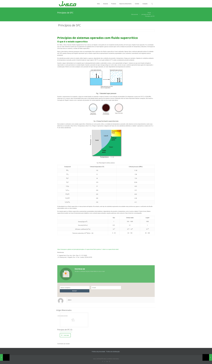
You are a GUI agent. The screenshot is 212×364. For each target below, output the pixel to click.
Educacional (134, 14)
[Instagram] (109, 361)
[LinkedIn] (107, 361)
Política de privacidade (98, 351)
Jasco (69, 300)
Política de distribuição (113, 351)
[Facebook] (103, 361)
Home (149, 12)
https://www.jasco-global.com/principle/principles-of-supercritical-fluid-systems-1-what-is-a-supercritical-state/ (88, 249)
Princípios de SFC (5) (64, 330)
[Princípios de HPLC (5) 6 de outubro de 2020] (5, 357)
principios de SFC (146, 14)
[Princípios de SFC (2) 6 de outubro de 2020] (207, 357)
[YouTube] (105, 361)
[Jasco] (67, 3)
